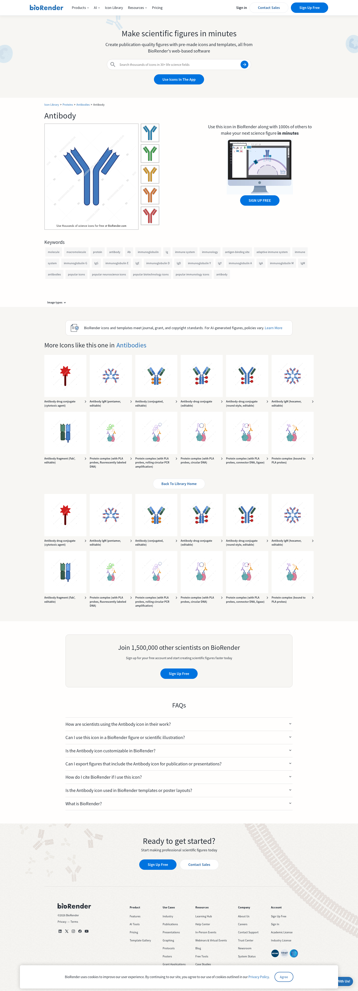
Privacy (62, 922)
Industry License (281, 940)
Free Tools (201, 956)
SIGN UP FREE (260, 200)
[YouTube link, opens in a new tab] (86, 931)
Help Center (202, 924)
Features (135, 916)
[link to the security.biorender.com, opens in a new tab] (275, 953)
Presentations (171, 932)
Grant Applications (174, 964)
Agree (284, 977)
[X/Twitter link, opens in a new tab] (66, 931)
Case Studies (203, 964)
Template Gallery (140, 940)
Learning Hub (203, 916)
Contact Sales (269, 7)
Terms (74, 922)
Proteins (68, 104)
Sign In (275, 924)
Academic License (282, 932)
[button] (80, 7)
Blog (198, 948)
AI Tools (135, 924)
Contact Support (248, 932)
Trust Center (245, 940)
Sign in (241, 7)
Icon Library (114, 7)
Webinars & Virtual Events (211, 940)
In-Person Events (205, 932)
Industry (168, 916)
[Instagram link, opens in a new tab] (73, 931)
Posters (167, 956)
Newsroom (245, 948)
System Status (247, 956)
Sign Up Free (309, 7)
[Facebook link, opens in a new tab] (79, 931)
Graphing (168, 940)
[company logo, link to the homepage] (46, 7)
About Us (243, 916)
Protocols (169, 948)
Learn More (273, 327)
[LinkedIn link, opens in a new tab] (60, 931)
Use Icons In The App (179, 79)
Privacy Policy (258, 977)
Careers (242, 924)
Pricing (157, 7)
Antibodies (83, 104)
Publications (170, 924)
